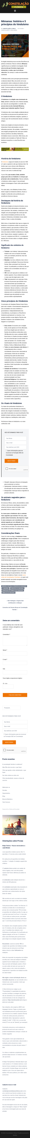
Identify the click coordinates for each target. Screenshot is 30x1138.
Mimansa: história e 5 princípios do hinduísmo (14, 586)
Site (4, 669)
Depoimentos (6, 793)
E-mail (5, 659)
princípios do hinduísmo (17, 588)
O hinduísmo (5, 588)
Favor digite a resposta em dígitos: (12, 678)
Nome (5, 650)
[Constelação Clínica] (15, 5)
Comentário (6, 634)
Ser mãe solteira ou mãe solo (10, 775)
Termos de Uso (5, 809)
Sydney (15, 1135)
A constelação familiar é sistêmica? (12, 764)
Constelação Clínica (9, 28)
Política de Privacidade (14, 809)
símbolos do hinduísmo (8, 592)
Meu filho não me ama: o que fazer (12, 767)
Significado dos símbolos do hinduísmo (12, 590)
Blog (3, 796)
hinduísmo (5, 162)
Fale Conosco (6, 802)
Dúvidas (4, 790)
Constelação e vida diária (9, 30)
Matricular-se (6, 787)
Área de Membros (7, 799)
